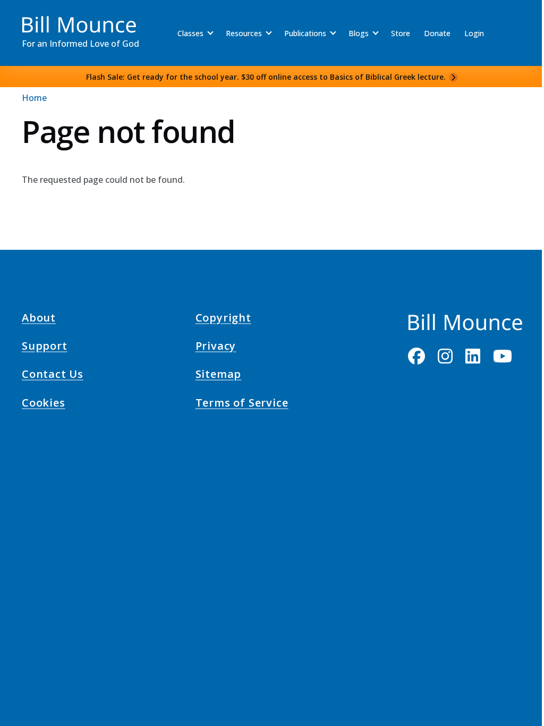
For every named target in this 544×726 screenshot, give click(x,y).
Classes (190, 33)
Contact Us (52, 375)
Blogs (358, 33)
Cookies (43, 404)
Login (474, 33)
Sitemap (219, 375)
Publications (305, 33)
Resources (244, 33)
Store (400, 33)
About (39, 319)
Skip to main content (27, 18)
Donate (437, 33)
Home (34, 98)
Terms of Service (242, 404)
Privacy (216, 347)
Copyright (223, 319)
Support (44, 347)
